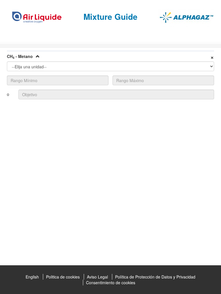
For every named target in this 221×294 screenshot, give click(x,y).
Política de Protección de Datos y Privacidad (155, 277)
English (32, 277)
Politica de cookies (63, 277)
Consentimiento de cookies (110, 282)
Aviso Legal (97, 277)
